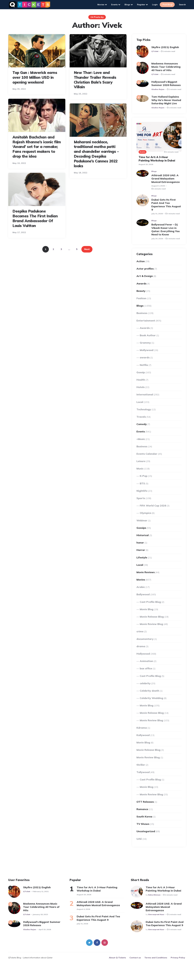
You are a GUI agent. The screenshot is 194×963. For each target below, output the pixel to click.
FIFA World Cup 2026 (153, 505)
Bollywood (143, 594)
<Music (140, 439)
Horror (140, 550)
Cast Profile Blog (150, 602)
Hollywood (143, 653)
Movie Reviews (145, 572)
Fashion (141, 298)
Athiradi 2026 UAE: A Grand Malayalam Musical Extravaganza (165, 179)
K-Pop (143, 476)
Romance (142, 809)
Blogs (127, 4)
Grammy (145, 342)
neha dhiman (154, 895)
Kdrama (141, 727)
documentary (145, 639)
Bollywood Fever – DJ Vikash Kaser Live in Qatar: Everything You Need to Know (165, 229)
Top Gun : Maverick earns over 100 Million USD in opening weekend (34, 77)
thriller (140, 764)
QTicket (154, 51)
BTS (142, 483)
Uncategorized (145, 831)
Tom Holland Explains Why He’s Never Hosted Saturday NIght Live (166, 100)
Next (87, 249)
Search (182, 4)
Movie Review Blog (151, 624)
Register (141, 4)
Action (140, 261)
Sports (140, 498)
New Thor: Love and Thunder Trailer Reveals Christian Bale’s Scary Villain (95, 79)
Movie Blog (146, 609)
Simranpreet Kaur (156, 914)
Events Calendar (146, 453)
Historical (142, 535)
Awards (141, 283)
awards (145, 357)
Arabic (140, 587)
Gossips (141, 527)
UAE (139, 838)
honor (140, 542)
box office (146, 668)
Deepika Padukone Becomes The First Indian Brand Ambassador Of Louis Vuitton (35, 218)
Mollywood (146, 350)
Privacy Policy (178, 957)
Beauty (140, 291)
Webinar (141, 520)
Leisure (140, 461)
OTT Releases (145, 801)
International (144, 394)
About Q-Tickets (117, 957)
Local (139, 402)
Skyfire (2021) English (165, 47)
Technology (143, 409)
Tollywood (143, 772)
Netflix (144, 365)
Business (141, 313)
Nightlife (141, 490)
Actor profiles (145, 268)
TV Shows (142, 824)
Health (140, 379)
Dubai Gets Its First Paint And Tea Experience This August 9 (166, 204)
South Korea (144, 816)
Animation (146, 661)
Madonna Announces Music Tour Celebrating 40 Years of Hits (166, 67)
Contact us (135, 957)
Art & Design (144, 276)
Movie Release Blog (152, 616)
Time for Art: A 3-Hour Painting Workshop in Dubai (157, 158)
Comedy (141, 424)
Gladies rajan (157, 89)
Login (155, 4)
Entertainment (145, 320)
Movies (100, 4)
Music (139, 468)
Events (114, 4)
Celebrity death (149, 690)
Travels (141, 416)
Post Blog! (168, 4)
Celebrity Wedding (151, 698)
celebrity (145, 683)
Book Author (148, 335)
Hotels (140, 387)
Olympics (145, 513)
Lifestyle (141, 557)
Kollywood (143, 735)
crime (139, 631)
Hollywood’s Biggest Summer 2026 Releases (166, 83)
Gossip (140, 372)
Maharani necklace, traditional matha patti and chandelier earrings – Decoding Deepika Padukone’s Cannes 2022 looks (96, 154)
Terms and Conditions (155, 957)
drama (140, 646)
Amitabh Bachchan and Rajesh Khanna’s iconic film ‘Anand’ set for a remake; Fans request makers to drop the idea (36, 147)
